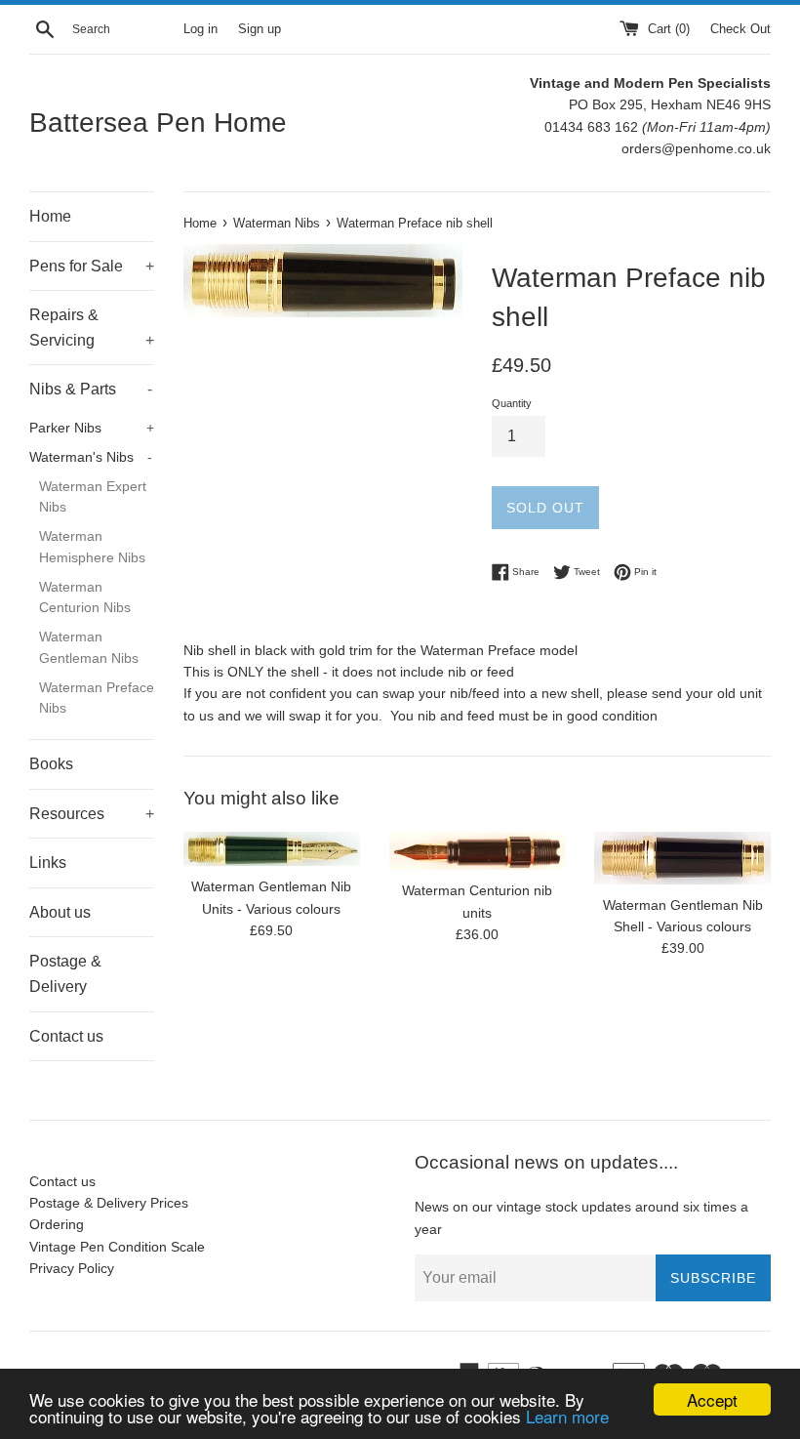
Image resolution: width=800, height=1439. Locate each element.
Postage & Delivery (65, 974)
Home (50, 216)
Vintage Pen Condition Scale (117, 1246)
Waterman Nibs (276, 223)
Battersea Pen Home (158, 122)
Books (51, 764)
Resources (91, 813)
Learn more (567, 1416)
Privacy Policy (71, 1268)
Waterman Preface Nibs (96, 698)
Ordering (56, 1224)
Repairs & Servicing (91, 328)
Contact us (66, 1036)
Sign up (259, 29)
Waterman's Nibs (90, 457)
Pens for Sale (91, 266)
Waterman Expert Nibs (92, 497)
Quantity (512, 403)
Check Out (740, 29)
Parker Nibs (91, 428)
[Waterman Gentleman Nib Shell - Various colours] (682, 858)
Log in (200, 29)
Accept (712, 1399)
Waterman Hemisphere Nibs (92, 547)
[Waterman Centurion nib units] (477, 851)
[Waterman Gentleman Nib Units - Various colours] (271, 849)
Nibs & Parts (90, 389)
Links (47, 862)
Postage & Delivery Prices (108, 1203)
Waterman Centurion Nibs (85, 598)
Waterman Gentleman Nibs (89, 648)
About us (60, 912)
